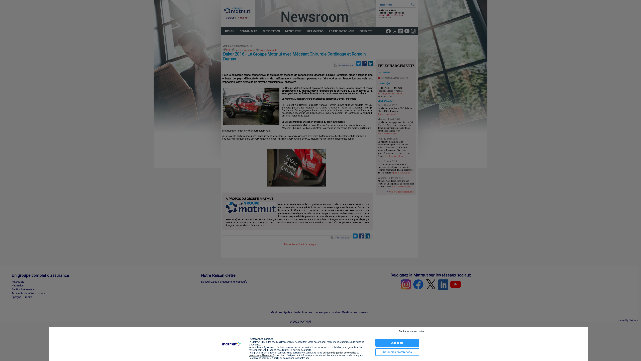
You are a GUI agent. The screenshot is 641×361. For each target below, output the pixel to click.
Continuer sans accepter (411, 331)
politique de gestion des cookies (339, 352)
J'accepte (397, 342)
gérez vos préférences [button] (261, 355)
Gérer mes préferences (397, 352)
